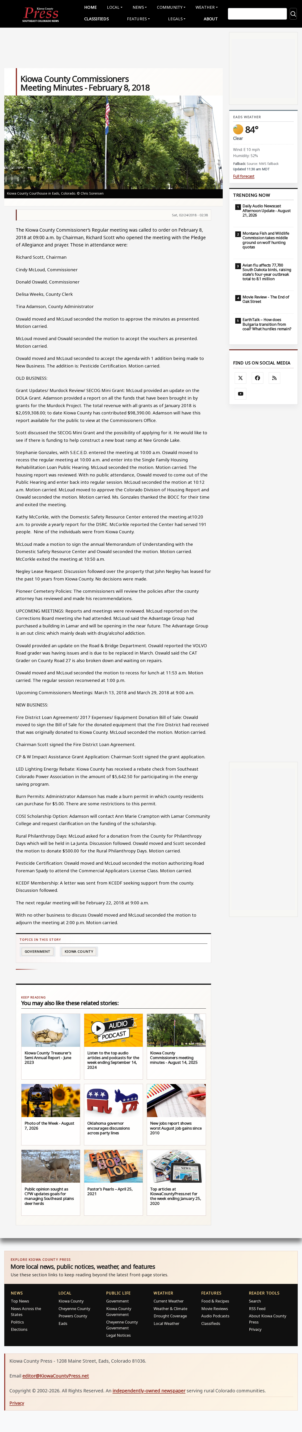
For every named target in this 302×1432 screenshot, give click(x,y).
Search (255, 1301)
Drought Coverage (170, 1316)
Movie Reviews (214, 1308)
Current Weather (169, 1301)
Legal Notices (118, 1335)
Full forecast (243, 176)
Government (37, 951)
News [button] (138, 7)
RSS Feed (257, 1308)
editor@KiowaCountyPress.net (55, 1376)
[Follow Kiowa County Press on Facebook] (258, 378)
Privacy (255, 1329)
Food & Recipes (215, 1301)
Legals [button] (175, 18)
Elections (19, 1329)
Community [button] (169, 7)
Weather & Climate (170, 1308)
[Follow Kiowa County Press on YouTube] (241, 394)
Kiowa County (79, 951)
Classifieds (96, 18)
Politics (17, 1322)
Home (90, 7)
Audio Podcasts (215, 1316)
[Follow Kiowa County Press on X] (241, 378)
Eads (63, 1323)
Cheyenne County (74, 1308)
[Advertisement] (263, 583)
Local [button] (113, 7)
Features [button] (137, 18)
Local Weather (166, 1323)
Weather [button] (205, 7)
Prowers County (73, 1316)
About (211, 18)
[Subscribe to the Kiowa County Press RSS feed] (275, 378)
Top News (20, 1301)
